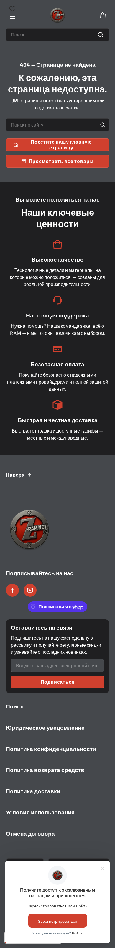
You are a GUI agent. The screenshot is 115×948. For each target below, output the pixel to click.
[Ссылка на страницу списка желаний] (12, 9)
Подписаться (58, 682)
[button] (57, 34)
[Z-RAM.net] (57, 15)
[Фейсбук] (12, 590)
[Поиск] (102, 124)
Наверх (15, 475)
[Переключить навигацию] (12, 18)
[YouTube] (30, 590)
